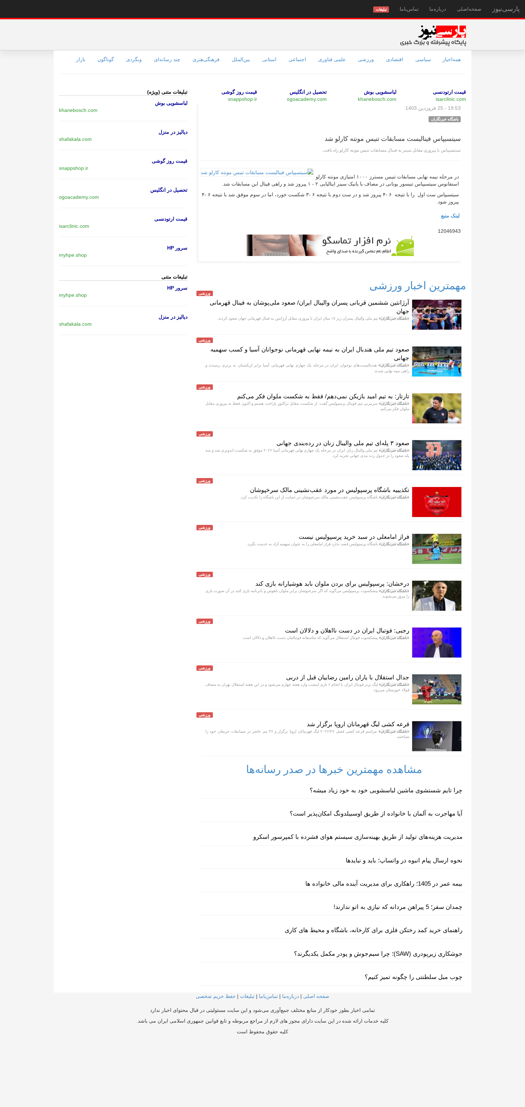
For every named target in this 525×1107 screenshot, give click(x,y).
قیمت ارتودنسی (449, 92)
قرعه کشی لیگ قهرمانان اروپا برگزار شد (358, 724)
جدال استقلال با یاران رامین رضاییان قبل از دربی (347, 677)
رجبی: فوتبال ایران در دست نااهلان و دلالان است (347, 630)
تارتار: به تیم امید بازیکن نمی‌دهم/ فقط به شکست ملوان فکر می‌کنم (323, 396)
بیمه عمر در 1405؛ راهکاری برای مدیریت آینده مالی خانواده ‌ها (383, 883)
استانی (269, 59)
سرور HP (177, 248)
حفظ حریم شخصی (216, 996)
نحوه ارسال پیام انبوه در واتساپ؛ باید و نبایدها (404, 860)
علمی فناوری (332, 59)
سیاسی (423, 59)
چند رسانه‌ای (167, 59)
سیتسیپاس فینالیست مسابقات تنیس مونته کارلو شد (393, 138)
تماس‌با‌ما (409, 9)
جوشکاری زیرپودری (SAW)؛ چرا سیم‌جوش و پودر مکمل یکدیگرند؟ (378, 953)
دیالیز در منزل (173, 132)
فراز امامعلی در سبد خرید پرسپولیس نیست (354, 536)
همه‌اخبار (451, 59)
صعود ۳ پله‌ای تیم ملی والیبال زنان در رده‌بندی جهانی (342, 443)
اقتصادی (394, 59)
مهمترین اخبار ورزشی (417, 285)
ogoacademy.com (307, 99)
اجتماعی (297, 59)
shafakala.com (75, 139)
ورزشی (366, 59)
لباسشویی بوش (380, 92)
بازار (80, 59)
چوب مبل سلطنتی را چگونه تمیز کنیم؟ (413, 977)
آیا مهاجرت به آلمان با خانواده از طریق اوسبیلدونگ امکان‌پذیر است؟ (376, 813)
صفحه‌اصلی (469, 9)
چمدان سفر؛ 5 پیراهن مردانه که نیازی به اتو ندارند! (398, 907)
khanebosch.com (377, 99)
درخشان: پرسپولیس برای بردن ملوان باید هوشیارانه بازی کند (332, 583)
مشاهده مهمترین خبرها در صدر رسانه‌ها (334, 769)
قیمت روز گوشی (239, 92)
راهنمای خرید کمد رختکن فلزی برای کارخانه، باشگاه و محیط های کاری (373, 930)
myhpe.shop (73, 255)
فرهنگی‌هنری (206, 59)
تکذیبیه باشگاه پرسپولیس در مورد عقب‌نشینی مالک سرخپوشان (329, 490)
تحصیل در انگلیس (308, 92)
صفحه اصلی (316, 996)
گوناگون (106, 59)
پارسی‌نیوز (506, 9)
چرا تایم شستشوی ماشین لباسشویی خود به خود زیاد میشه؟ (386, 790)
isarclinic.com (451, 99)
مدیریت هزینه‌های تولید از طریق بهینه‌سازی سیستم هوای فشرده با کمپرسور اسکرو (357, 836)
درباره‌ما (437, 9)
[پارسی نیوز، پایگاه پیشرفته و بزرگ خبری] (433, 35)
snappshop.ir (242, 99)
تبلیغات (247, 996)
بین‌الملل (241, 59)
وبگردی (134, 59)
